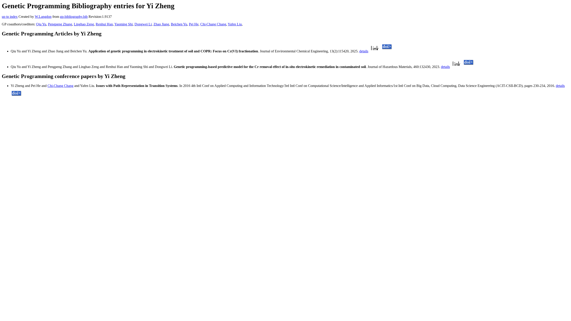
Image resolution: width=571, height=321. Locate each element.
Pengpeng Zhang (60, 24)
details (363, 51)
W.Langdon (43, 17)
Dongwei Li (143, 24)
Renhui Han (104, 24)
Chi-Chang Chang (213, 24)
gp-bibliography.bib (74, 17)
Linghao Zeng (84, 24)
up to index (10, 17)
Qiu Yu (41, 24)
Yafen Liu (235, 24)
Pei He (194, 24)
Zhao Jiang (161, 24)
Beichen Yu (179, 24)
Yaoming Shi (123, 24)
